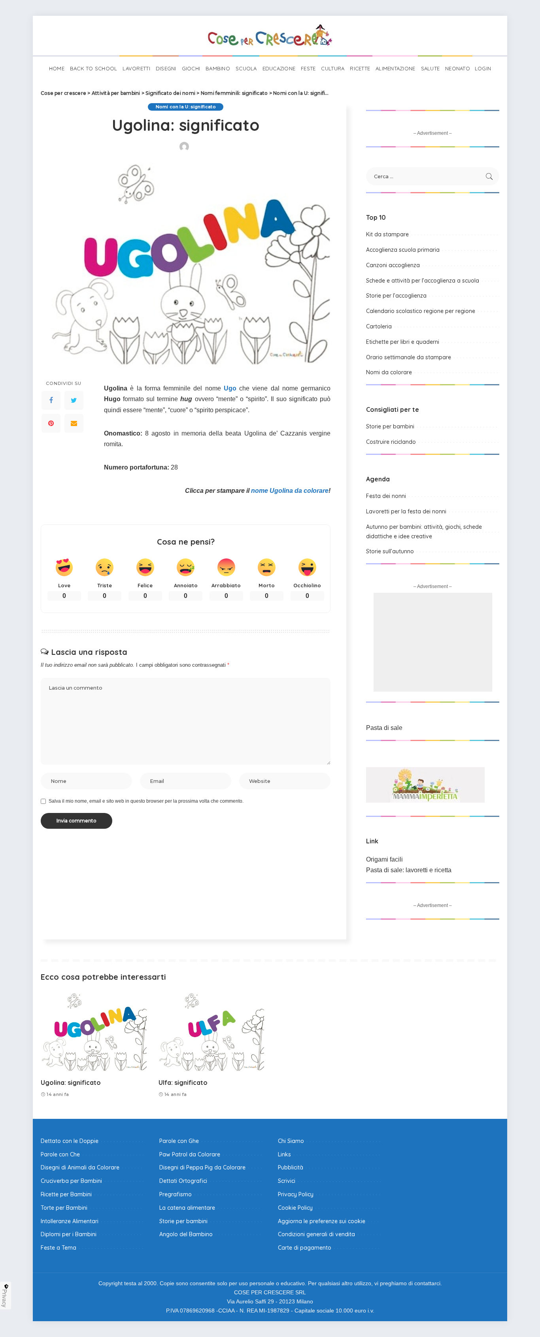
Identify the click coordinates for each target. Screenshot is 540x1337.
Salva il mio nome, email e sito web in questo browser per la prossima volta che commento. (146, 801)
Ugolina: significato (71, 1082)
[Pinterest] (51, 423)
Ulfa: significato (183, 1082)
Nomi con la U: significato (185, 106)
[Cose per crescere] (270, 35)
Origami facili (384, 859)
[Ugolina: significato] (94, 1032)
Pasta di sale (384, 727)
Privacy (5, 1298)
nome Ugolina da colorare (290, 490)
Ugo (230, 388)
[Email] (73, 423)
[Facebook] (51, 400)
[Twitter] (73, 400)
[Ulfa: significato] (211, 1032)
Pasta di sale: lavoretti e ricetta (408, 870)
